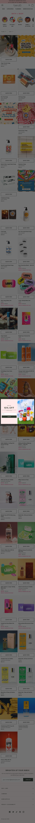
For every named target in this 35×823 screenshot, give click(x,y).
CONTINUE (9, 416)
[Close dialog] (33, 400)
